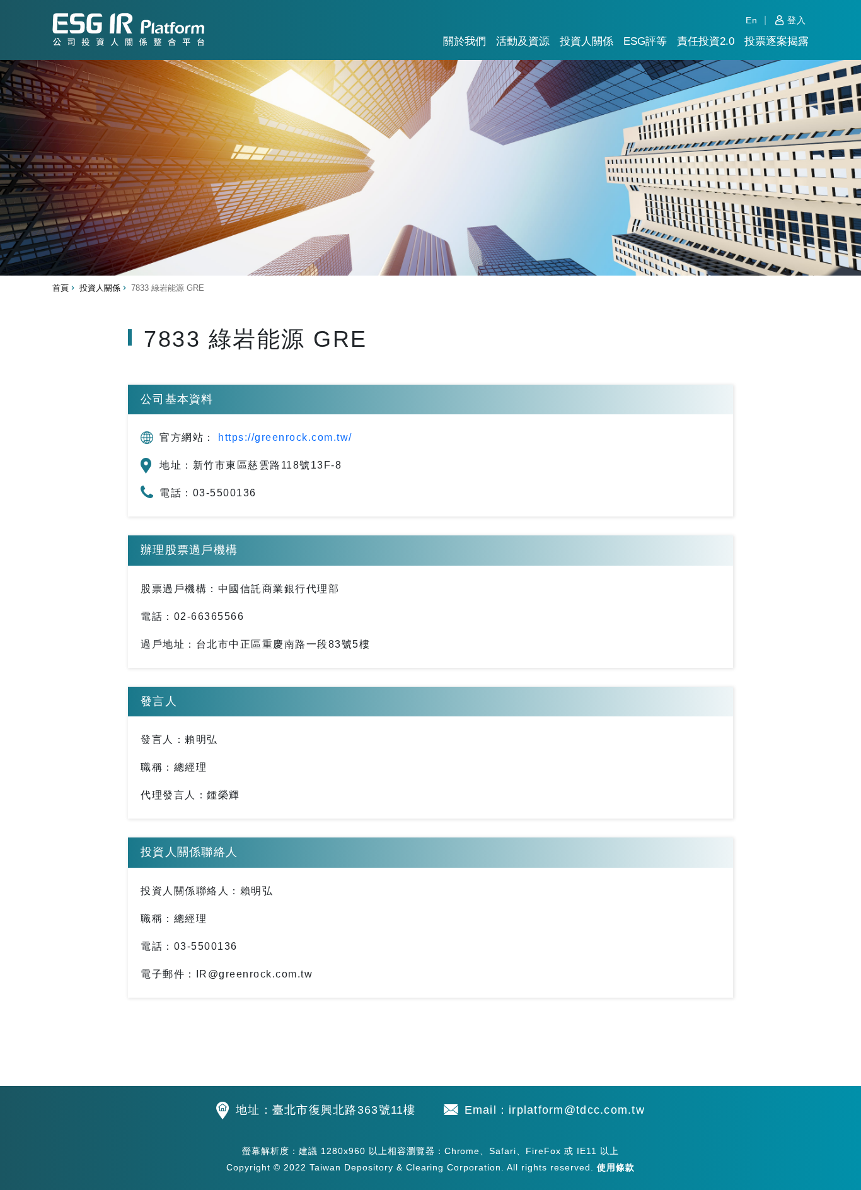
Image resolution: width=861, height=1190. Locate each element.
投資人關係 (586, 41)
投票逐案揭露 (776, 41)
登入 (796, 20)
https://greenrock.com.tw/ (285, 437)
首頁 (60, 288)
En (752, 20)
